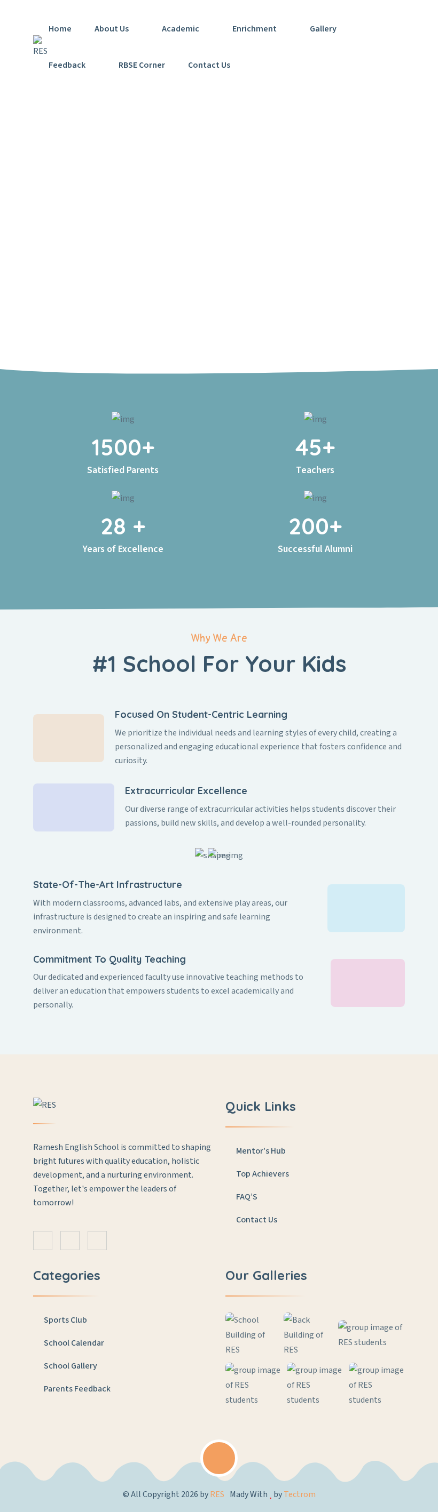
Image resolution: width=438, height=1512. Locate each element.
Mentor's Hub (260, 1151)
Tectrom (300, 1494)
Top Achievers (261, 1174)
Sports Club (64, 1320)
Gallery (324, 29)
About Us (112, 29)
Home (60, 29)
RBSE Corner (142, 65)
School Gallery (69, 1366)
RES (217, 1494)
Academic (181, 29)
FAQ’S (245, 1197)
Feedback (68, 65)
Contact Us (209, 65)
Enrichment (255, 29)
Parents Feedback (76, 1389)
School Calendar (73, 1343)
